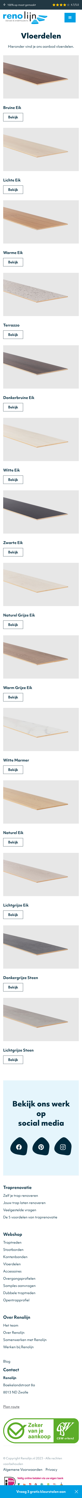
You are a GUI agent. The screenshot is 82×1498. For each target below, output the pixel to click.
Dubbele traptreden (19, 1292)
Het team (10, 1325)
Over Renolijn (13, 1332)
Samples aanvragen (19, 1285)
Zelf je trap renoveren (20, 1195)
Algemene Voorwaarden (22, 1469)
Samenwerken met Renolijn (25, 1339)
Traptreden (12, 1242)
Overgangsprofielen (19, 1278)
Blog (6, 1361)
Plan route (11, 1406)
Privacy (51, 1469)
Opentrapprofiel (16, 1300)
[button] (70, 17)
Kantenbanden (15, 1256)
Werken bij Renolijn (18, 1347)
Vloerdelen (12, 1264)
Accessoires (12, 1271)
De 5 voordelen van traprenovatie (30, 1217)
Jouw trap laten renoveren (24, 1202)
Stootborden (13, 1249)
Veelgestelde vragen (19, 1210)
